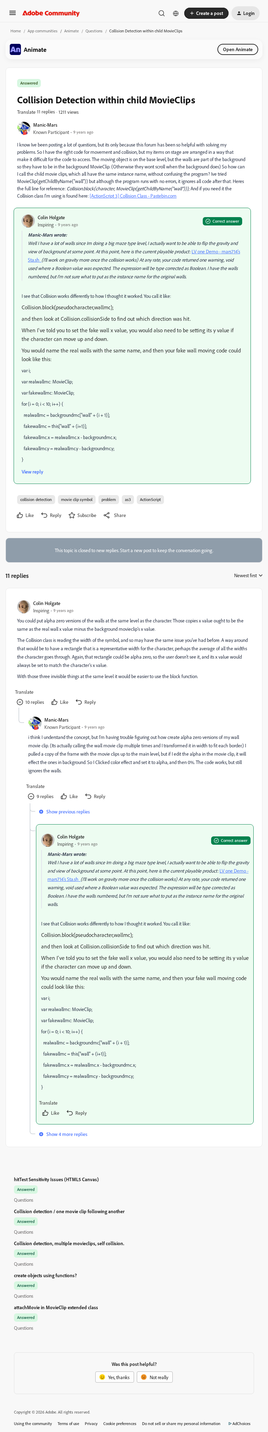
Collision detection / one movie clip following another (69, 1211)
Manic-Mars (45, 125)
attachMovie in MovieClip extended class (56, 1307)
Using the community (33, 1423)
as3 (128, 499)
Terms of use (68, 1423)
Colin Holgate (51, 217)
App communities (43, 30)
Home (15, 30)
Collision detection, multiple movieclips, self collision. (69, 1243)
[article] (134, 653)
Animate (71, 30)
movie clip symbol (76, 499)
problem (109, 499)
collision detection (36, 499)
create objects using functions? (45, 1275)
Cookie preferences (119, 1423)
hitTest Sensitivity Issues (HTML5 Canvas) (56, 1179)
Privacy (91, 1423)
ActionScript (150, 499)
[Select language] (175, 13)
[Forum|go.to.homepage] (51, 13)
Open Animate (238, 49)
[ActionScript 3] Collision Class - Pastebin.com (133, 196)
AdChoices (241, 1423)
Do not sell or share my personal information (181, 1423)
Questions (94, 30)
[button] (12, 15)
